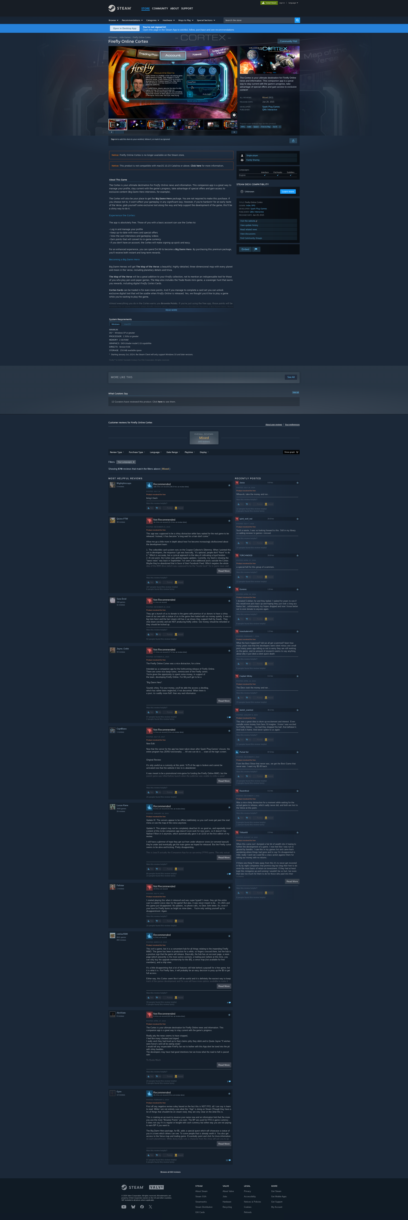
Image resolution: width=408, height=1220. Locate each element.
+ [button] (279, 127)
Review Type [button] (116, 452)
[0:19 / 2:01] (173, 82)
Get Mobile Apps (279, 1196)
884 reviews (121, 940)
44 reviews (121, 652)
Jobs (225, 1196)
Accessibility (250, 1196)
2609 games (121, 809)
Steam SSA (200, 1196)
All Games (112, 37)
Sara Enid (121, 599)
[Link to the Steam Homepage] (119, 11)
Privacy (247, 1191)
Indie (249, 127)
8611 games (121, 937)
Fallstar (120, 885)
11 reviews (121, 605)
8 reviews (120, 1016)
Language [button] (155, 452)
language (292, 3)
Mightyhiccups (124, 483)
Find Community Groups (251, 238)
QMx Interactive (269, 109)
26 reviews (121, 811)
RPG (243, 127)
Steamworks (201, 1202)
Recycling (227, 1207)
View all (296, 392)
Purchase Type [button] (136, 452)
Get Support (276, 1202)
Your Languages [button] (125, 462)
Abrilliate (121, 1013)
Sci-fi (275, 127)
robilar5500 (122, 934)
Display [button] (203, 452)
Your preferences (292, 424)
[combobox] (259, 20)
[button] (113, 20)
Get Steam (276, 1191)
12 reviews (121, 1095)
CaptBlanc (122, 729)
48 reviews (121, 522)
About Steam (201, 1191)
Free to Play (265, 127)
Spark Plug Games (271, 107)
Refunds (248, 1212)
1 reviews (120, 732)
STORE (145, 8)
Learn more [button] (288, 191)
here (160, 401)
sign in (282, 3)
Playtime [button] (189, 452)
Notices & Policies (252, 1202)
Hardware (227, 1202)
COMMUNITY (160, 8)
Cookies (247, 1207)
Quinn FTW (122, 519)
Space (256, 127)
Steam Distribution (203, 1207)
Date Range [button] (172, 452)
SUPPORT (187, 8)
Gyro (119, 1091)
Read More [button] (224, 571)
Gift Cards (200, 1212)
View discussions (247, 234)
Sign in (114, 139)
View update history (249, 225)
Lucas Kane (122, 805)
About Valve (228, 1191)
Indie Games (125, 37)
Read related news (248, 229)
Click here (196, 165)
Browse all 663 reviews (170, 1172)
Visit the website (248, 221)
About (174, 8)
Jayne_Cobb (123, 648)
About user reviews (274, 424)
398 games (121, 602)
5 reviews (120, 486)
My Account (276, 1207)
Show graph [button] (289, 452)
